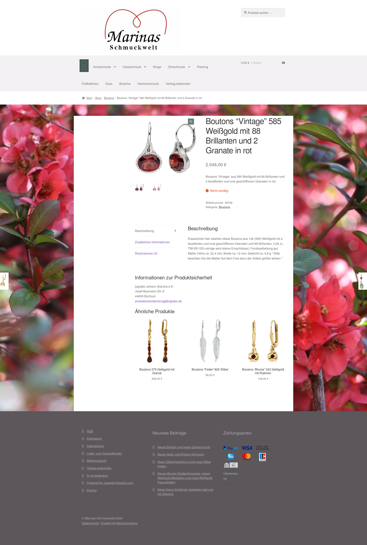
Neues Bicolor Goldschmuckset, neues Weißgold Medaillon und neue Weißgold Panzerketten (185, 477)
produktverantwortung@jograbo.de (158, 301)
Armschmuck (102, 67)
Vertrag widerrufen (178, 83)
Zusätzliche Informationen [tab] (152, 242)
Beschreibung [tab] (144, 231)
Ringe (157, 67)
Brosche (125, 83)
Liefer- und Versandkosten (104, 453)
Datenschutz (95, 446)
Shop (98, 98)
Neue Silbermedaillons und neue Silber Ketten (184, 464)
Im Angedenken (97, 475)
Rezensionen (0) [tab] (146, 253)
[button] (191, 121)
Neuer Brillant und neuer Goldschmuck (184, 447)
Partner (92, 490)
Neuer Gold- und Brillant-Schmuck (181, 454)
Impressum (94, 438)
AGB (90, 431)
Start (89, 98)
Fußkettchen (90, 83)
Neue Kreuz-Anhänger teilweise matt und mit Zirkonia (185, 491)
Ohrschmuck (176, 67)
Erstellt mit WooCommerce (119, 523)
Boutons (109, 98)
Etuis (109, 83)
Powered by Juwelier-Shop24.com (110, 483)
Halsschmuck (132, 67)
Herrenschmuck (148, 83)
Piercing (202, 67)
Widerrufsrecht (96, 460)
